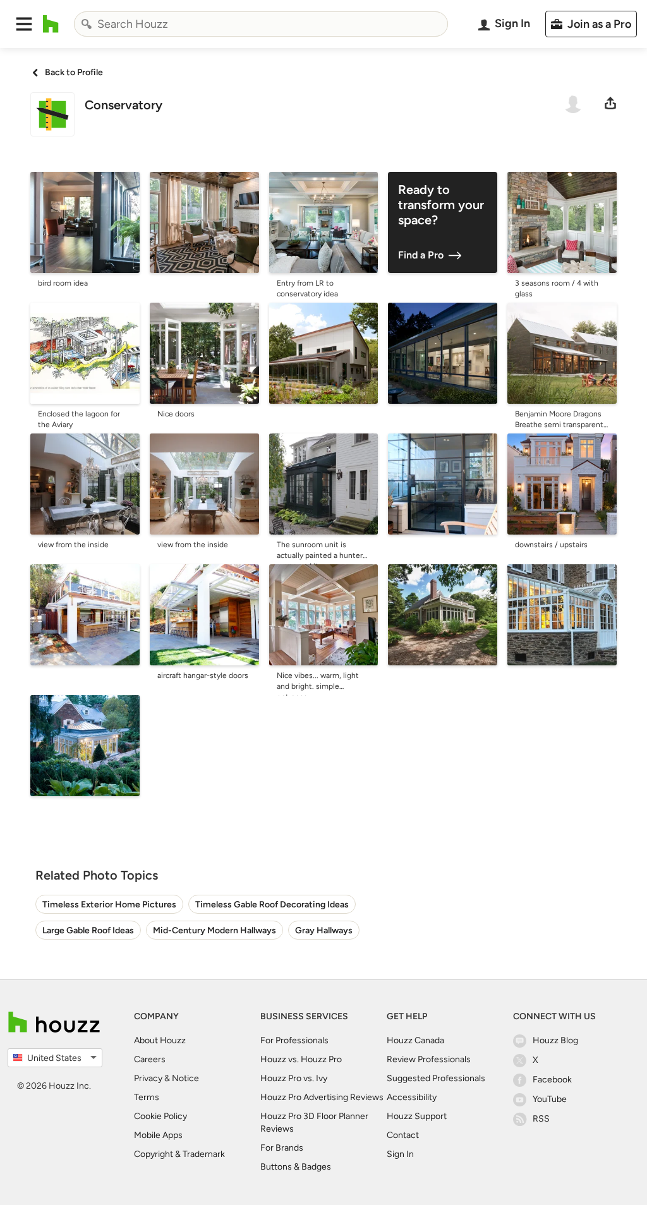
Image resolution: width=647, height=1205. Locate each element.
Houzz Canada (415, 1040)
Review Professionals (429, 1059)
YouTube (550, 1099)
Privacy (148, 1078)
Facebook (552, 1079)
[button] (24, 24)
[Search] (86, 24)
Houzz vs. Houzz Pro (301, 1059)
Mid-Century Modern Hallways (214, 930)
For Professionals (294, 1040)
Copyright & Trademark (179, 1154)
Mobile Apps (158, 1135)
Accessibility (412, 1097)
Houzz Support (417, 1116)
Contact (403, 1135)
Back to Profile (74, 72)
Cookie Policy (160, 1116)
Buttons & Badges (295, 1166)
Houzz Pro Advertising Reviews (322, 1097)
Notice (185, 1078)
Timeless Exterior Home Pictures (109, 904)
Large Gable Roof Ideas (88, 930)
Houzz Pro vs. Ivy (293, 1078)
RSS (541, 1118)
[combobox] (261, 24)
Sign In (400, 1154)
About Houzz (160, 1040)
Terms (146, 1097)
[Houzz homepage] (51, 24)
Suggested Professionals (436, 1078)
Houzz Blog (555, 1040)
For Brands (281, 1147)
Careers (150, 1059)
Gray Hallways (324, 930)
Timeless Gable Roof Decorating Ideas (272, 904)
